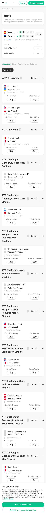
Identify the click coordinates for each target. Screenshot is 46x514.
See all (34, 78)
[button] (23, 43)
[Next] (40, 34)
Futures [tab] (33, 64)
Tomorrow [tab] (7, 70)
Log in (22, 3)
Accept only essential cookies (23, 510)
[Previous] (36, 34)
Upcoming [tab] (6, 64)
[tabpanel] (23, 276)
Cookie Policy (8, 499)
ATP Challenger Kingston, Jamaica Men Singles (30, 39)
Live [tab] (14, 64)
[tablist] (23, 70)
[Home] (6, 3)
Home (4, 9)
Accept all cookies (23, 505)
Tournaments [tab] (23, 64)
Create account (36, 3)
